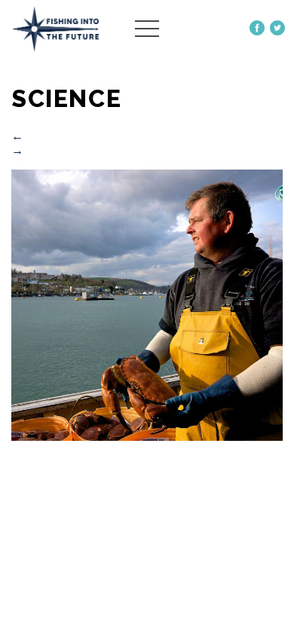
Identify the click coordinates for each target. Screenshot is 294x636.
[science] (147, 437)
